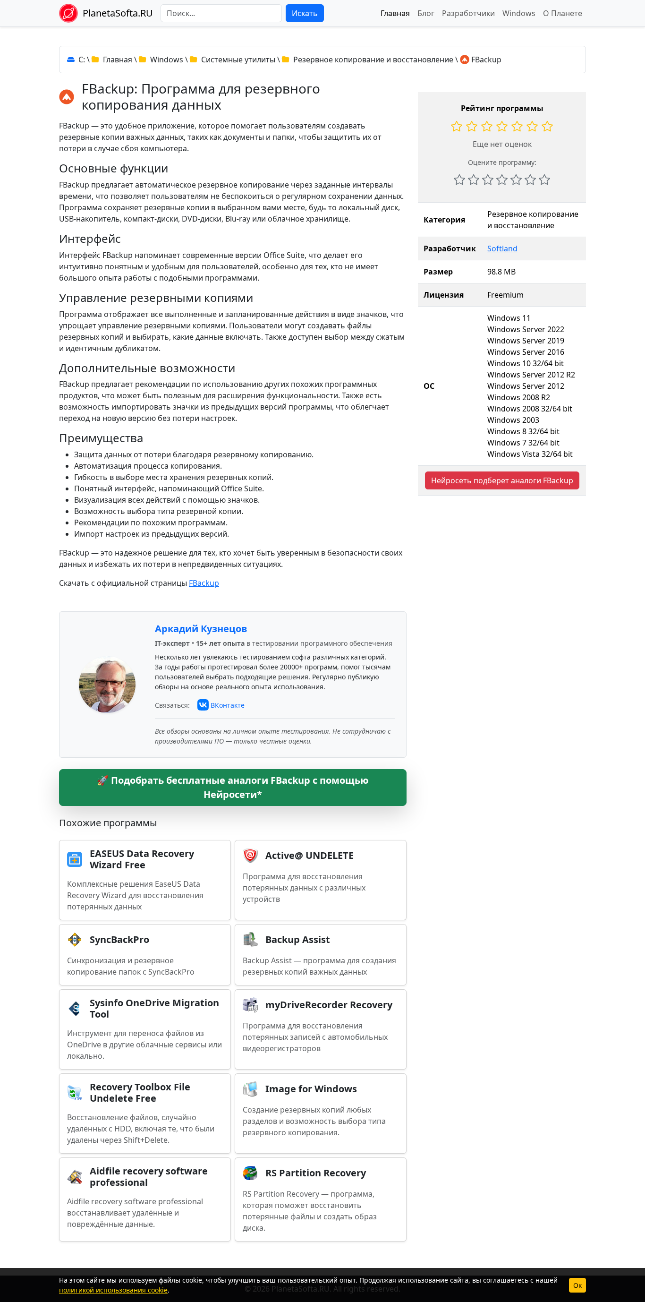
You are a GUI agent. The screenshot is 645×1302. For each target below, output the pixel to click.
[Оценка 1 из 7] (459, 179)
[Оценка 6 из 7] (530, 179)
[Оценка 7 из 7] (544, 179)
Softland (502, 248)
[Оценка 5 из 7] (516, 179)
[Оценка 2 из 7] (473, 179)
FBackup (204, 583)
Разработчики (468, 13)
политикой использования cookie (113, 1289)
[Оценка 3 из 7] (487, 179)
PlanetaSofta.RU (118, 13)
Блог (425, 13)
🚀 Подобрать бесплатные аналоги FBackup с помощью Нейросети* (233, 787)
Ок (577, 1285)
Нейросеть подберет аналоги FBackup (502, 480)
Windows (518, 13)
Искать (305, 13)
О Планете (562, 13)
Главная (395, 13)
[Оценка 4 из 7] (502, 179)
